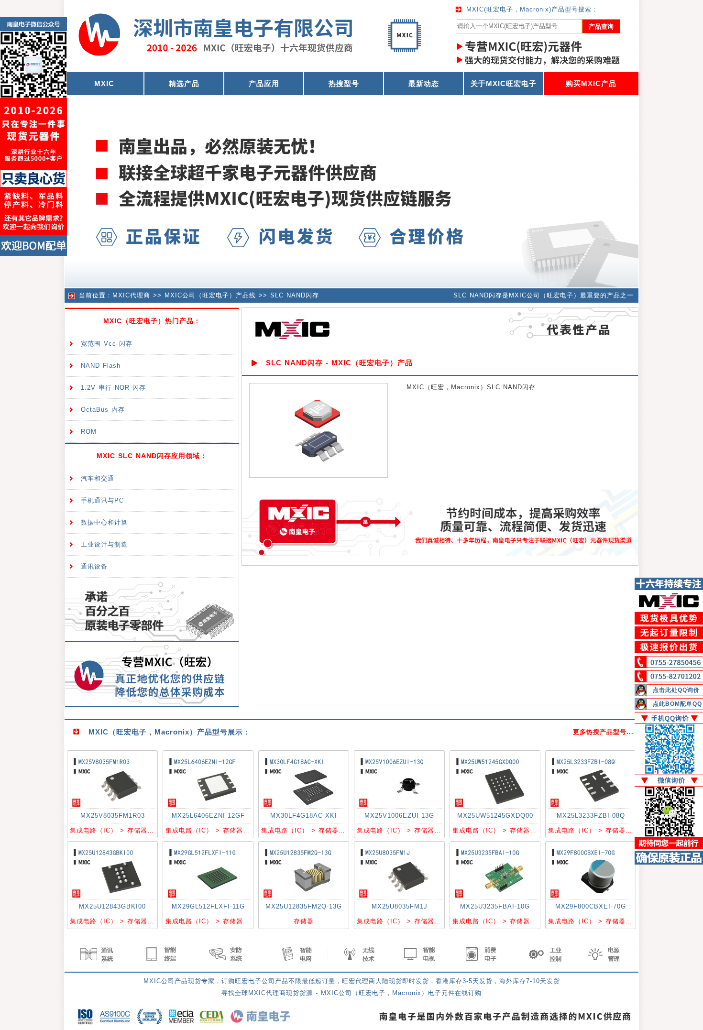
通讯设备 (94, 566)
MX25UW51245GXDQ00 (495, 815)
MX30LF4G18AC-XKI (303, 815)
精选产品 (184, 83)
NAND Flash (101, 365)
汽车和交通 (97, 478)
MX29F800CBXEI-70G (590, 906)
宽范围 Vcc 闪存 (106, 343)
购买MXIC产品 (591, 83)
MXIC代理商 (131, 295)
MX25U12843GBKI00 (112, 906)
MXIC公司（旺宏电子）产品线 (210, 295)
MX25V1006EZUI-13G (399, 815)
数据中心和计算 (104, 522)
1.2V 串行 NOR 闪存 (113, 387)
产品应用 (264, 83)
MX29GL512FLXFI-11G (208, 906)
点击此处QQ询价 (676, 690)
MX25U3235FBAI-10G (495, 906)
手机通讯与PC (102, 500)
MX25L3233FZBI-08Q (591, 815)
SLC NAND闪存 (294, 295)
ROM (89, 431)
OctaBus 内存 (103, 409)
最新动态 (423, 83)
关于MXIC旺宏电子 (504, 83)
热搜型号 (344, 83)
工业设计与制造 (104, 544)
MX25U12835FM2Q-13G (303, 906)
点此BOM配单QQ (677, 704)
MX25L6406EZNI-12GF (208, 815)
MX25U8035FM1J (400, 906)
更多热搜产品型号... (603, 731)
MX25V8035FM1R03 (112, 815)
